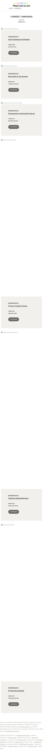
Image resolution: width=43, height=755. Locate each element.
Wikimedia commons (26, 744)
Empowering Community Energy (21, 113)
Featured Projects (13, 36)
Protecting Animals (16, 691)
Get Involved (13, 52)
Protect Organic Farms (17, 306)
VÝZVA (11, 8)
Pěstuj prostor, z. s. (26, 727)
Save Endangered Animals (19, 39)
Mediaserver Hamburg (23, 735)
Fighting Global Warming (18, 498)
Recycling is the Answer (18, 76)
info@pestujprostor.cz (12, 731)
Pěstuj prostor (12, 737)
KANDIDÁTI (18, 8)
